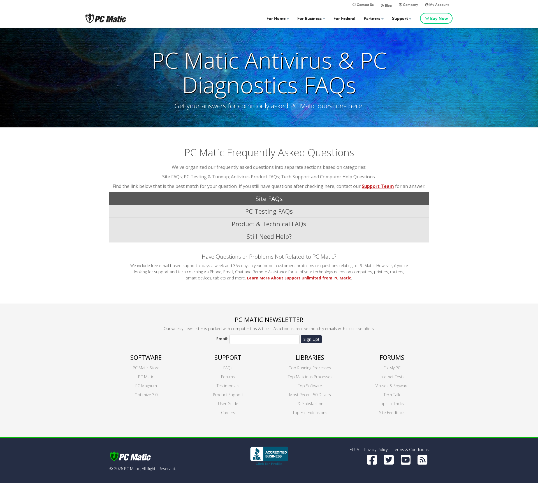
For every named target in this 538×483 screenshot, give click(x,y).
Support (400, 19)
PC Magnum (146, 385)
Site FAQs (269, 198)
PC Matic (146, 376)
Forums (228, 376)
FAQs (228, 367)
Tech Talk (392, 394)
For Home (276, 19)
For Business (310, 19)
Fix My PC (392, 367)
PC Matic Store (146, 367)
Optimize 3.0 (145, 394)
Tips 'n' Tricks (392, 403)
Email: (222, 338)
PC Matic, (132, 468)
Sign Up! (311, 339)
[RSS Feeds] (422, 459)
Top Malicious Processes (310, 376)
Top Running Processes (310, 367)
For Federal (344, 19)
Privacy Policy (376, 449)
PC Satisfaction (309, 403)
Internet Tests (392, 376)
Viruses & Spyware (392, 385)
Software (146, 357)
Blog (388, 5)
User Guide (228, 403)
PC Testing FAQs (269, 211)
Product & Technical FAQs (269, 224)
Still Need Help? (269, 236)
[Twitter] (389, 459)
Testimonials (228, 385)
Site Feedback (392, 412)
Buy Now (439, 19)
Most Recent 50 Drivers (310, 394)
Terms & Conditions (411, 449)
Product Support (228, 394)
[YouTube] (406, 459)
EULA (354, 449)
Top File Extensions (310, 412)
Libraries (310, 357)
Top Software (310, 385)
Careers (228, 412)
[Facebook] (372, 459)
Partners (372, 19)
